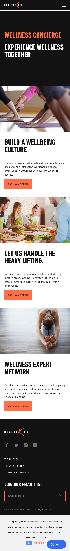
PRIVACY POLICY (14, 465)
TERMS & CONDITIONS (17, 472)
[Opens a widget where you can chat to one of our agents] (56, 544)
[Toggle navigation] (64, 5)
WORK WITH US (13, 459)
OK (29, 543)
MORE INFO (38, 543)
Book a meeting (18, 184)
